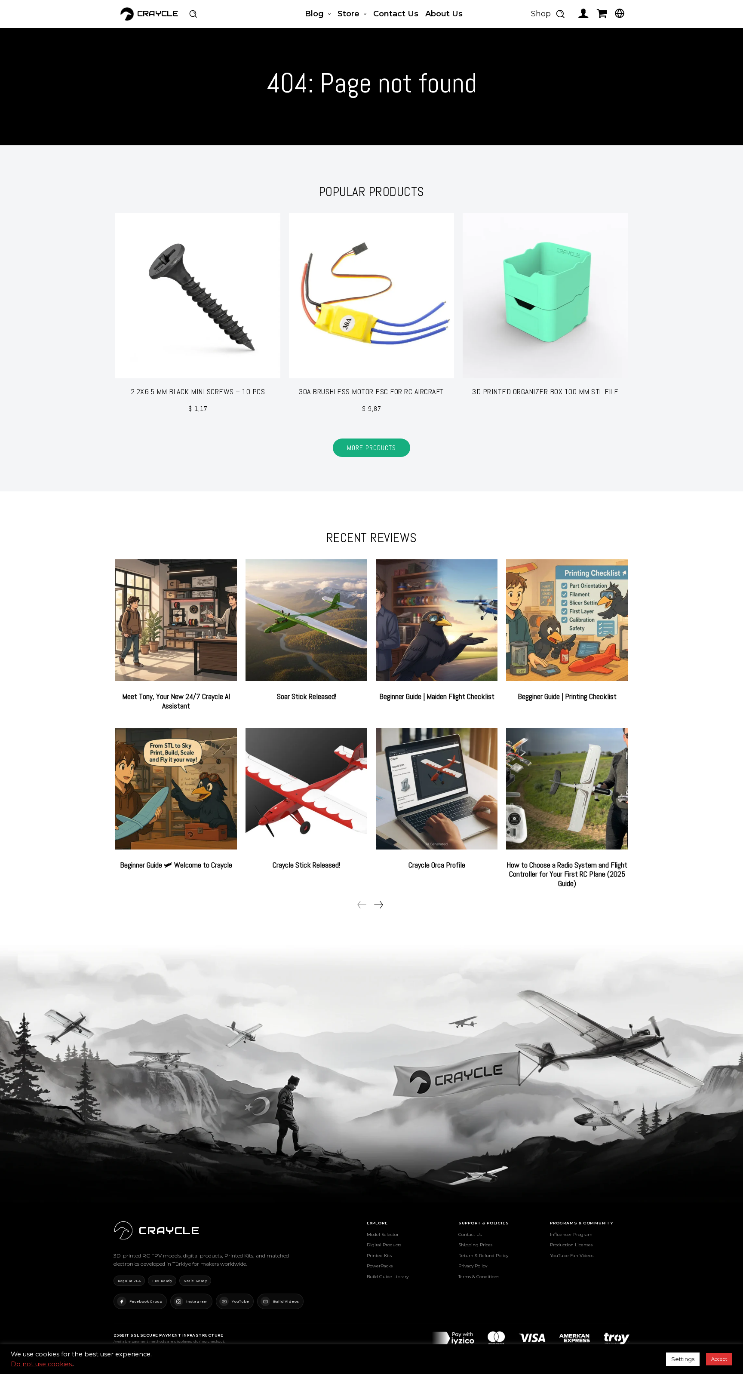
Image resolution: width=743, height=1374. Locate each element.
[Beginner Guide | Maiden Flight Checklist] (436, 620)
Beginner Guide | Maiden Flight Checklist (436, 696)
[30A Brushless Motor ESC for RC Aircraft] (371, 295)
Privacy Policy (472, 1266)
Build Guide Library (387, 1276)
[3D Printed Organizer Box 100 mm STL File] (545, 295)
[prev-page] (362, 905)
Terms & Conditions (478, 1276)
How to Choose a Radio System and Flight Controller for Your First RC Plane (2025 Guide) (567, 874)
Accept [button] (719, 1359)
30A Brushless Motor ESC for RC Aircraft (371, 391)
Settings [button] (682, 1359)
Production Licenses (571, 1245)
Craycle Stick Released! (306, 865)
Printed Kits (379, 1255)
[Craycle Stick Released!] (306, 789)
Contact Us (470, 1234)
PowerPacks (380, 1266)
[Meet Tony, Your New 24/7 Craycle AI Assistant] (176, 620)
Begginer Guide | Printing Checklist (567, 696)
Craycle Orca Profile (436, 865)
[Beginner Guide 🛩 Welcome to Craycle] (176, 789)
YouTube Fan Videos (571, 1255)
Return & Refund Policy (483, 1255)
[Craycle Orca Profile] (436, 789)
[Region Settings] (619, 13)
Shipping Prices (475, 1245)
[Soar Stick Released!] (306, 620)
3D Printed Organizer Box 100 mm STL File (545, 391)
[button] (193, 13)
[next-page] (378, 905)
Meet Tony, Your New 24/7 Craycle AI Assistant (176, 701)
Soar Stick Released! (306, 696)
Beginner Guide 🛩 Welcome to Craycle (176, 865)
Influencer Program (571, 1234)
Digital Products (384, 1245)
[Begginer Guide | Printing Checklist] (567, 620)
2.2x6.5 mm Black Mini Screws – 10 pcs (198, 391)
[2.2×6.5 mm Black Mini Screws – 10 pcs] (197, 295)
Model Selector (383, 1234)
